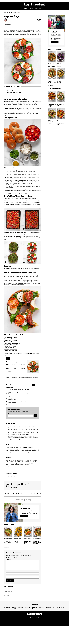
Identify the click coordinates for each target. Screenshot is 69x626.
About (36, 8)
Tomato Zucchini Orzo (9, 338)
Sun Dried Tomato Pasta (51, 65)
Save (35, 415)
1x (33, 384)
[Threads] (37, 617)
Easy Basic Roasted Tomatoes (10, 337)
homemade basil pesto (20, 180)
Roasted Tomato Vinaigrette (10, 346)
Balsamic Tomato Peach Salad (60, 123)
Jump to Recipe (8, 24)
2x (35, 384)
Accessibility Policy (39, 622)
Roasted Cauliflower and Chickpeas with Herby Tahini (52, 83)
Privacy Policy (33, 622)
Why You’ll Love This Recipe (12, 88)
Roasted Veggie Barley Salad (10, 349)
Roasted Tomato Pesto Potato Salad (52, 105)
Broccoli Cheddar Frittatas (16, 541)
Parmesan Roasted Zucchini (59, 83)
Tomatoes (28, 499)
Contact (37, 619)
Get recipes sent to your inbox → (34, 0)
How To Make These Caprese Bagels (14, 92)
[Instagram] (30, 617)
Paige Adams (22, 364)
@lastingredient (18, 485)
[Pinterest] (32, 617)
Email (9, 413)
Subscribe (41, 8)
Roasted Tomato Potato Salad (10, 350)
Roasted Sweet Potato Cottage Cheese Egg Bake (27, 541)
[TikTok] (39, 617)
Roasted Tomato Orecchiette (10, 340)
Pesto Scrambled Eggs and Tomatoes (12, 344)
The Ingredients (10, 90)
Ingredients (31, 8)
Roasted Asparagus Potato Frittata (7, 541)
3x (38, 384)
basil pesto (13, 399)
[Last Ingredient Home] (34, 4)
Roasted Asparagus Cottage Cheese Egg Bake (37, 541)
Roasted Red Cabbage (60, 65)
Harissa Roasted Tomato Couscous (12, 343)
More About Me (55, 42)
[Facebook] (34, 617)
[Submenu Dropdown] (27, 8)
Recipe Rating (9, 557)
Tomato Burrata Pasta (9, 341)
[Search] (45, 8)
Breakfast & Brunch (10, 12)
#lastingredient (14, 487)
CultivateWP (48, 622)
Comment (8, 559)
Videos (47, 619)
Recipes (25, 8)
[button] (6, 364)
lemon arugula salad (35, 268)
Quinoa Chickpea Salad (9, 347)
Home (5, 12)
